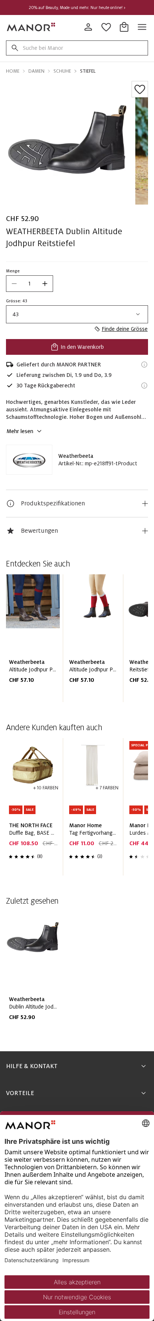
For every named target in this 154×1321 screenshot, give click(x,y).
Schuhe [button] (62, 71)
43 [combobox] (15, 314)
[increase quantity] (45, 283)
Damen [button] (36, 71)
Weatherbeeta (75, 456)
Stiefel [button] (88, 71)
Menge (13, 271)
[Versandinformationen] (144, 364)
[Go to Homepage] (31, 27)
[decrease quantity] (14, 283)
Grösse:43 (16, 301)
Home (12, 71)
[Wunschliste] (140, 89)
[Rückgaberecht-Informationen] (144, 385)
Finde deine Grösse (125, 329)
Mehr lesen (19, 431)
